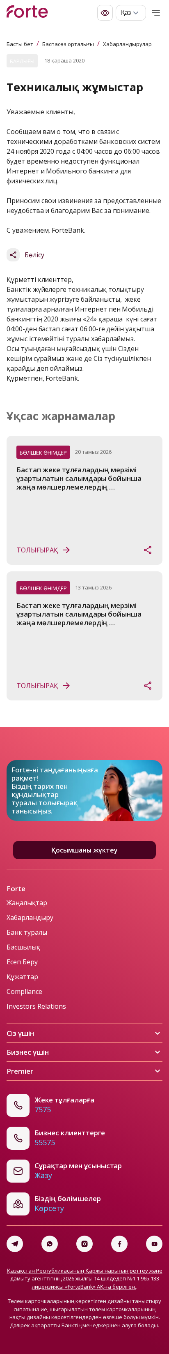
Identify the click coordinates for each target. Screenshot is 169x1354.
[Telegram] (15, 1244)
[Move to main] (27, 12)
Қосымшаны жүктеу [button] (84, 850)
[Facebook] (119, 1244)
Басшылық (23, 947)
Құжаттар (22, 976)
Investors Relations (36, 1006)
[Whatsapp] (49, 1244)
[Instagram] (84, 1244)
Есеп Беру (22, 961)
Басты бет (20, 44)
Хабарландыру (30, 917)
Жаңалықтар (27, 902)
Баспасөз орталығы (68, 44)
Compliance (24, 991)
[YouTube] (154, 1244)
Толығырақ (37, 550)
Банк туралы (27, 932)
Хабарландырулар (127, 44)
